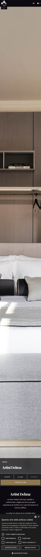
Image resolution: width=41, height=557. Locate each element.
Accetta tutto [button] (10, 547)
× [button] (38, 517)
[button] (34, 3)
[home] (4, 4)
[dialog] (20, 535)
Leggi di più (18, 530)
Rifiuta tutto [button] (30, 548)
